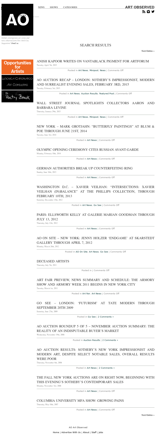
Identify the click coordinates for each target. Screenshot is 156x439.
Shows (54, 7)
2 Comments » (106, 317)
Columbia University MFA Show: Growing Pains (80, 400)
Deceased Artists (53, 261)
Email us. (15, 43)
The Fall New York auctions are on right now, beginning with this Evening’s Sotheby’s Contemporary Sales (95, 379)
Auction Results (89, 93)
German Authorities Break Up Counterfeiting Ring (85, 168)
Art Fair (86, 293)
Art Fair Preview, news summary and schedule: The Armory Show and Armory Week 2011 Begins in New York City (95, 282)
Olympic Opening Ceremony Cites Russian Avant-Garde (88, 149)
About (86, 432)
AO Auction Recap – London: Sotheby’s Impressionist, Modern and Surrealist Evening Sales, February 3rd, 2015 (95, 82)
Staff (94, 432)
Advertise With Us (71, 432)
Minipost (94, 70)
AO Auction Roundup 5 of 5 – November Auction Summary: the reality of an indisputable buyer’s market (95, 328)
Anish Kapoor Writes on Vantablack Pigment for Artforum (93, 61)
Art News (83, 70)
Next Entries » (148, 50)
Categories (70, 7)
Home (56, 432)
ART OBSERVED (139, 7)
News (41, 7)
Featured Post (106, 93)
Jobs (101, 432)
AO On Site (82, 252)
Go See (97, 205)
